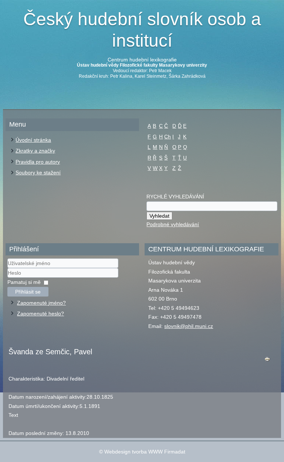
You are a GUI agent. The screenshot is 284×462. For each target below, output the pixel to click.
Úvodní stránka (33, 140)
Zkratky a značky (35, 151)
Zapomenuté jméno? (41, 303)
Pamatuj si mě (24, 282)
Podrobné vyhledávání (172, 224)
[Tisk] (267, 360)
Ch (167, 137)
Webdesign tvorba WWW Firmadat (144, 452)
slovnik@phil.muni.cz (188, 326)
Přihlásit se (28, 292)
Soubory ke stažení (38, 172)
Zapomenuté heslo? (40, 314)
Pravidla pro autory (38, 162)
